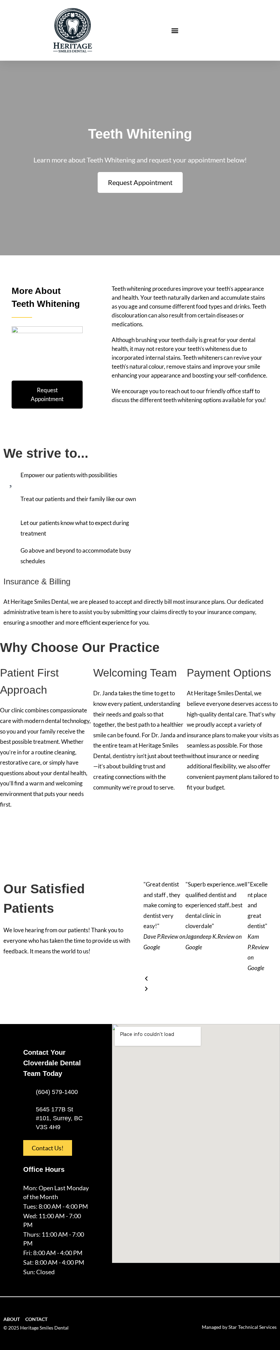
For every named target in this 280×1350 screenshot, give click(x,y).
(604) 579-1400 (57, 1092)
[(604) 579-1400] (27, 1092)
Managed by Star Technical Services (239, 1327)
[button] (175, 30)
